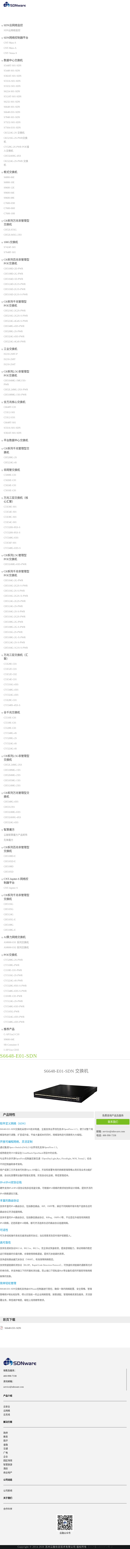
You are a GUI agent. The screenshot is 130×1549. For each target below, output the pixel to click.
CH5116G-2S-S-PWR (14, 591)
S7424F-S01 (10, 247)
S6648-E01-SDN (12, 112)
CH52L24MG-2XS (13, 765)
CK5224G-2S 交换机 (14, 132)
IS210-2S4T (10, 364)
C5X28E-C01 (10, 664)
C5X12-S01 (9, 412)
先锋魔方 (8, 840)
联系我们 (113, 1121)
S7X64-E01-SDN (12, 127)
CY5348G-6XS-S (12, 548)
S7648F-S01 (10, 252)
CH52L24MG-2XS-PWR (16, 389)
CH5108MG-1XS (12, 770)
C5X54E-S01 (10, 512)
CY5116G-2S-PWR (13, 975)
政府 (5, 1432)
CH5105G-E (10, 919)
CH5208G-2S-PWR (13, 331)
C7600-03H (9, 203)
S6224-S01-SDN (12, 91)
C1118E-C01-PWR (13, 970)
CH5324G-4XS (11, 822)
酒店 (5, 1468)
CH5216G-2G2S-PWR (15, 310)
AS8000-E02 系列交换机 (16, 947)
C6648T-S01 (10, 422)
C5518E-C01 (10, 723)
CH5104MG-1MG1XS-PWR (15, 382)
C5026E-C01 (10, 480)
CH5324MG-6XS (12, 812)
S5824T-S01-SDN (12, 76)
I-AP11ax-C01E (11, 1050)
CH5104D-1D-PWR (13, 279)
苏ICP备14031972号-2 (100, 1547)
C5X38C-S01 (10, 517)
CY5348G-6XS (11, 537)
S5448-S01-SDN (12, 70)
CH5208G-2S (10, 457)
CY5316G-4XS (11, 684)
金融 (5, 1444)
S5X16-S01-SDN (12, 81)
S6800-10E (9, 182)
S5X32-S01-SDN (12, 86)
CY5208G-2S (10, 738)
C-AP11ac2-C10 (11, 1034)
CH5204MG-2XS (12, 775)
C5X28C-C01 (10, 700)
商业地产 (7, 1472)
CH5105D (8, 872)
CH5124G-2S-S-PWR (14, 642)
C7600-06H (9, 208)
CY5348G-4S (10, 733)
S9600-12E (9, 187)
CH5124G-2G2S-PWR (15, 601)
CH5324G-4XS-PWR (14, 336)
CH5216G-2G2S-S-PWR (16, 315)
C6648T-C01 (10, 407)
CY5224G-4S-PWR (13, 980)
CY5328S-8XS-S (12, 527)
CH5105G (8, 909)
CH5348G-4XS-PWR (14, 326)
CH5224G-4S (10, 462)
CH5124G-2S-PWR (13, 606)
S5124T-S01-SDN (12, 96)
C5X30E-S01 (10, 507)
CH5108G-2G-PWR (13, 622)
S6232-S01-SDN (12, 102)
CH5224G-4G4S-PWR (15, 341)
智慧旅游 (7, 1464)
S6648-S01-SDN (12, 107)
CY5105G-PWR (11, 1011)
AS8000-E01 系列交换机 (16, 942)
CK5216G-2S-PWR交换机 (15, 140)
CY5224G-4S (10, 748)
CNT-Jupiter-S (11, 888)
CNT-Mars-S (10, 43)
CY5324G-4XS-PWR (14, 1017)
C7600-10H (9, 213)
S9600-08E (9, 198)
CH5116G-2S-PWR (13, 632)
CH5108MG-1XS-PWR (15, 394)
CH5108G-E (10, 930)
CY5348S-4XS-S (12, 705)
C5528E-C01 (10, 728)
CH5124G (8, 914)
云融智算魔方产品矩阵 (15, 835)
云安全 (6, 1406)
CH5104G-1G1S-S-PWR (16, 648)
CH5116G (8, 904)
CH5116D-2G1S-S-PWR (16, 294)
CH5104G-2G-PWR (13, 580)
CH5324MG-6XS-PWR (15, 564)
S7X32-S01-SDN (12, 122)
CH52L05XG (10, 229)
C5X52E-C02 (10, 674)
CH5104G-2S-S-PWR (14, 611)
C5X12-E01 (9, 417)
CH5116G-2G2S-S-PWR (16, 585)
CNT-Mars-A (10, 48)
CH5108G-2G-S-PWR (14, 627)
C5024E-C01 (10, 485)
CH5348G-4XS (11, 801)
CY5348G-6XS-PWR (14, 1006)
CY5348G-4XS (11, 690)
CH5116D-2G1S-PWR (14, 289)
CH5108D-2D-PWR (13, 268)
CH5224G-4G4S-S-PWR (16, 321)
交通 (5, 1448)
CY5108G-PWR (11, 965)
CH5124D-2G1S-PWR (15, 284)
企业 (5, 1456)
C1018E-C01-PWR (13, 996)
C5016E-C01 (10, 490)
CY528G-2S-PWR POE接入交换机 (16, 149)
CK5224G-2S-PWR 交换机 (16, 163)
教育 (5, 1436)
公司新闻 (7, 1490)
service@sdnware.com (114, 1131)
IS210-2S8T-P (11, 354)
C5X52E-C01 (10, 669)
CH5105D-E (10, 861)
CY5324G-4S (10, 743)
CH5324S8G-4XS (12, 156)
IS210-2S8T (10, 359)
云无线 (6, 1414)
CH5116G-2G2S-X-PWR (16, 596)
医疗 (5, 1440)
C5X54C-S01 (10, 522)
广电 (5, 1452)
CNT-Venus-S (10, 53)
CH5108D (8, 866)
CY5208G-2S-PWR (13, 960)
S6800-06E (9, 177)
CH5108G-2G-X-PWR (15, 637)
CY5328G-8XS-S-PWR (15, 985)
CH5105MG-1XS (12, 780)
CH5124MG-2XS (12, 785)
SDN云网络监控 (12, 30)
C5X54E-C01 (10, 679)
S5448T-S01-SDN (12, 65)
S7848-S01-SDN (12, 117)
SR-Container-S (11, 1044)
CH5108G (8, 925)
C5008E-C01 (10, 475)
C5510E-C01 (10, 717)
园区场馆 (7, 1460)
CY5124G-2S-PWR (13, 1001)
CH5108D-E (10, 856)
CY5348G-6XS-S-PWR (15, 991)
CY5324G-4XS (11, 695)
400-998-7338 (109, 1135)
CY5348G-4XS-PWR (14, 1022)
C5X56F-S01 (10, 543)
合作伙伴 (7, 1508)
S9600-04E (9, 193)
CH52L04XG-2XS (13, 235)
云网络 (6, 1410)
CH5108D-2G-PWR (13, 273)
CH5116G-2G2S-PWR (14, 616)
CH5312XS (9, 807)
